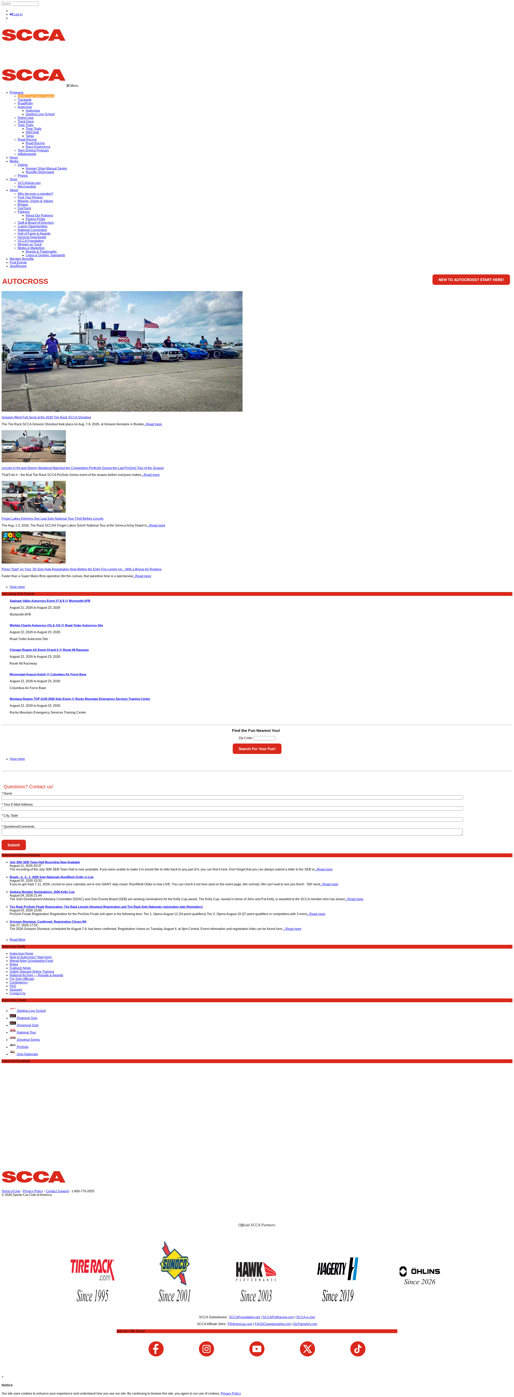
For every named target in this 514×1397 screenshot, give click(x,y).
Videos (23, 165)
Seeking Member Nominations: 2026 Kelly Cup (42, 892)
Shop (13, 179)
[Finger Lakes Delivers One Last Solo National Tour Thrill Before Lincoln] (34, 511)
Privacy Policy (33, 1191)
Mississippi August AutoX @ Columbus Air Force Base (48, 674)
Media (14, 161)
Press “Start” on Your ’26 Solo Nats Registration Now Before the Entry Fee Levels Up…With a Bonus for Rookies (81, 569)
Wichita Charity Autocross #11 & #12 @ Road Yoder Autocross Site (56, 625)
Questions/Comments (18, 826)
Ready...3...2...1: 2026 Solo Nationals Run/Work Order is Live (52, 877)
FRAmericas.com (240, 1324)
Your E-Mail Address (17, 804)
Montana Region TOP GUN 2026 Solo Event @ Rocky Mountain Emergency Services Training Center (80, 699)
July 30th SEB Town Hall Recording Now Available (45, 862)
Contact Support (57, 1191)
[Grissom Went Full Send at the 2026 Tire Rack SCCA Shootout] (122, 410)
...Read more (153, 424)
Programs (16, 92)
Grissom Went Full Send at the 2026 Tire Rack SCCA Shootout (46, 417)
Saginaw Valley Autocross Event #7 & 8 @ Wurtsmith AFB (50, 600)
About (14, 190)
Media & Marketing (31, 248)
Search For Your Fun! (257, 748)
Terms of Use (11, 1191)
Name (7, 793)
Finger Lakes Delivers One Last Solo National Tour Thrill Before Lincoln (52, 518)
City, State (10, 815)
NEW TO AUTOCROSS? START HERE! (471, 279)
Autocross (25, 107)
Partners (24, 212)
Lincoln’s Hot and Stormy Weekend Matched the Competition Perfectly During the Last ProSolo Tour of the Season (83, 468)
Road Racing (27, 139)
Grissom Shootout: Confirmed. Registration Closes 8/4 (48, 921)
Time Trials (25, 125)
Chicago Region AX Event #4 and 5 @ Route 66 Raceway (49, 649)
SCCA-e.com (305, 1317)
